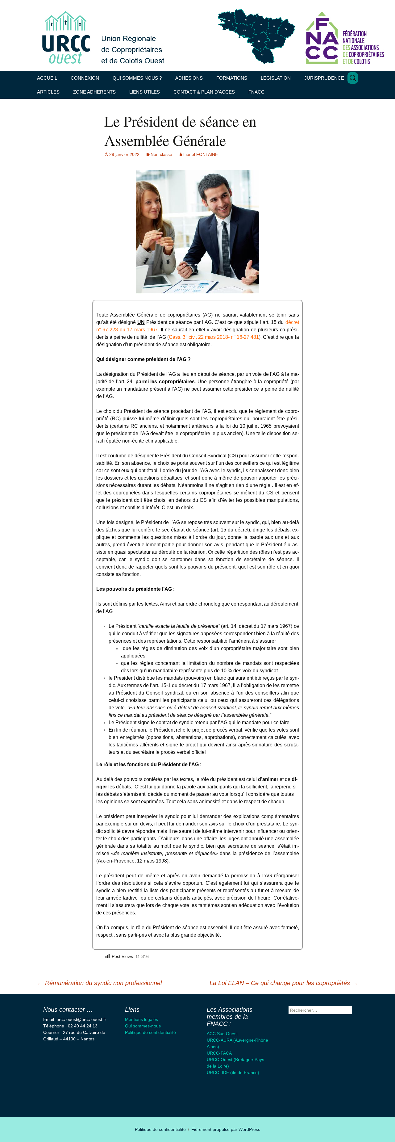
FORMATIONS (231, 78)
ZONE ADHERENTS (94, 91)
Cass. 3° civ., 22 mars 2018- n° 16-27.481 (214, 337)
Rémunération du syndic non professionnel (99, 983)
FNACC (256, 91)
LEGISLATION (276, 78)
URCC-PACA (219, 1053)
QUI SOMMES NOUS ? (137, 78)
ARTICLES (48, 91)
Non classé (161, 154)
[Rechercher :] (352, 78)
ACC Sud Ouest (222, 1033)
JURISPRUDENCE (324, 78)
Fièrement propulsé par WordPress (225, 1129)
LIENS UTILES (144, 91)
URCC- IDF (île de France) (233, 1072)
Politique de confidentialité (150, 1032)
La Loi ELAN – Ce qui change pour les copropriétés (284, 983)
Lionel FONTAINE (200, 154)
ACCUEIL (47, 78)
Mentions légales (141, 1019)
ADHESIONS (189, 78)
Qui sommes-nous (143, 1025)
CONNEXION (85, 78)
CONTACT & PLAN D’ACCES (204, 91)
